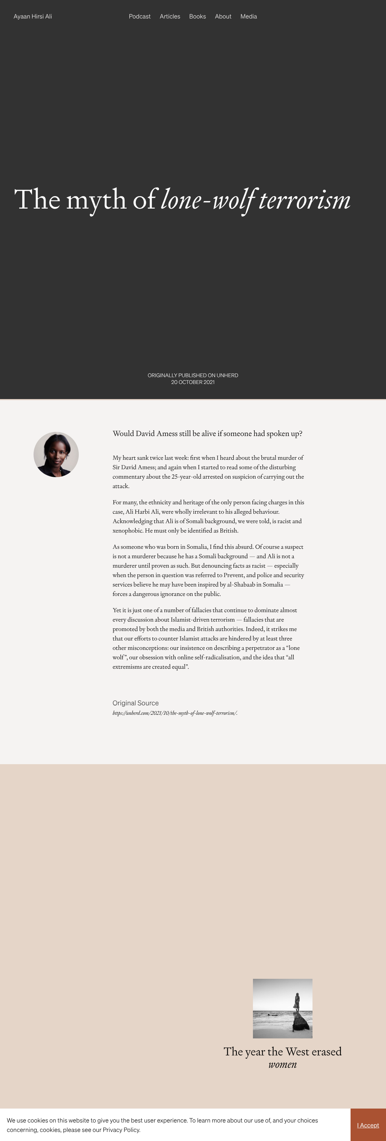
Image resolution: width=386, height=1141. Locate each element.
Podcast (140, 16)
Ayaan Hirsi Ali (33, 16)
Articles (170, 16)
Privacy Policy (121, 1129)
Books (197, 16)
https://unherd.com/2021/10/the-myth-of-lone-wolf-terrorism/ (174, 713)
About (223, 16)
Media (248, 16)
